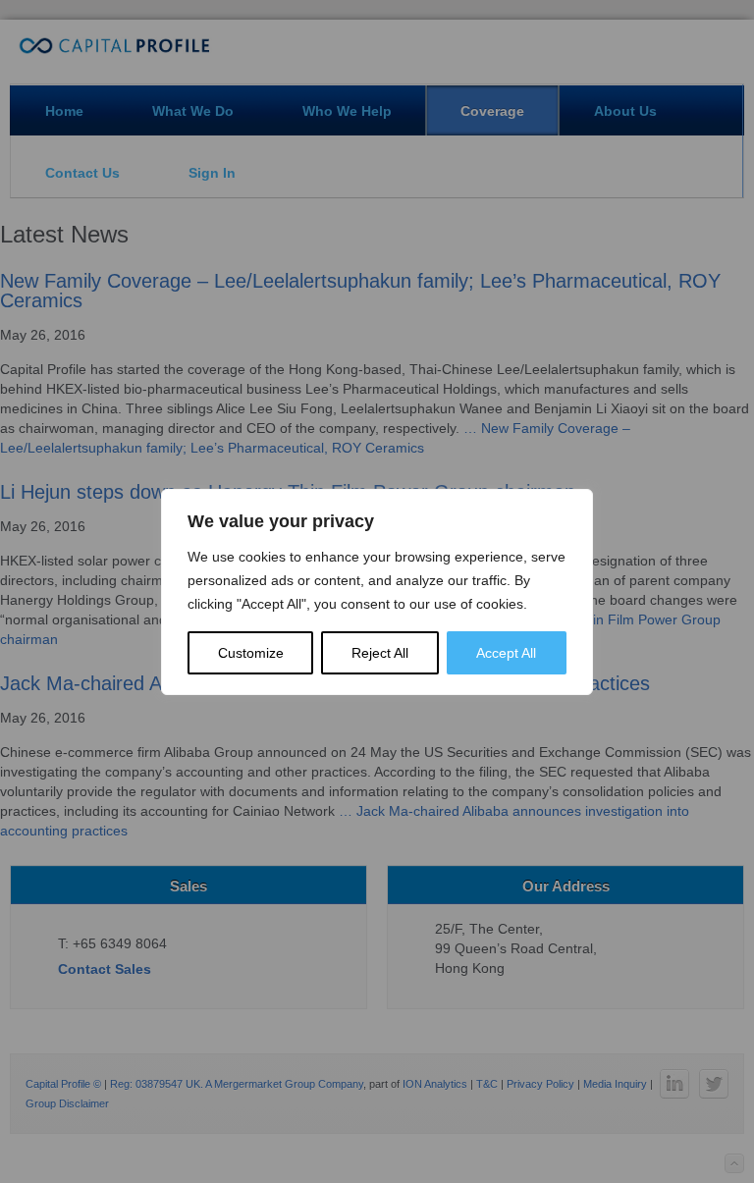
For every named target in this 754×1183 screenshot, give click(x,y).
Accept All (506, 653)
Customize (251, 653)
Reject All (379, 653)
